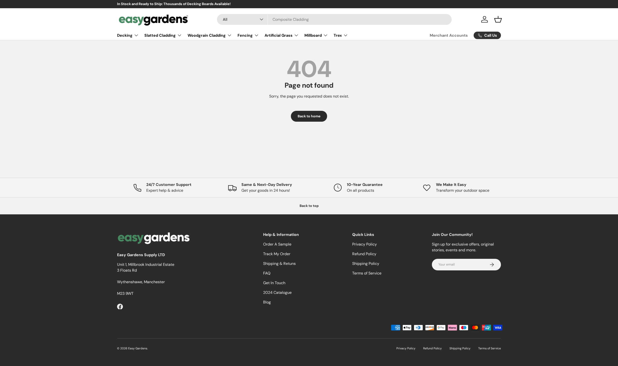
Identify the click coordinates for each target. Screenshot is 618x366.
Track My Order (276, 253)
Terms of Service (366, 273)
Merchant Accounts (449, 35)
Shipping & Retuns (279, 263)
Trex (338, 35)
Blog (267, 302)
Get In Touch (274, 282)
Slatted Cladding (160, 35)
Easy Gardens (137, 348)
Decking (125, 35)
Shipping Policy (365, 263)
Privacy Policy (364, 244)
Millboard (313, 35)
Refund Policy (364, 253)
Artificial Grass (279, 35)
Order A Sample (277, 244)
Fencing (245, 35)
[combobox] (334, 19)
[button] (498, 19)
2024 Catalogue (277, 292)
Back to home (309, 116)
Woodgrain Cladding (207, 35)
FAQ (266, 273)
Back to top (309, 206)
